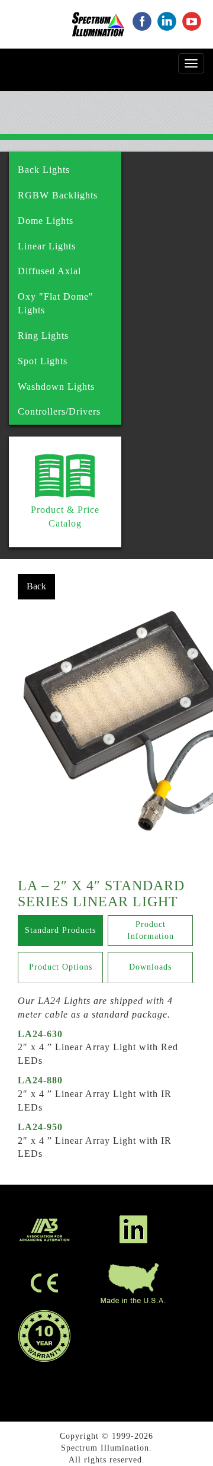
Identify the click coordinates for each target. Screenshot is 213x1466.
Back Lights (44, 170)
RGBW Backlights (58, 195)
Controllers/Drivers (59, 411)
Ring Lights (43, 336)
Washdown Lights (56, 386)
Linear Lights (47, 246)
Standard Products (60, 930)
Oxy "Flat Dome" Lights (55, 303)
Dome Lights (45, 221)
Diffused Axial (49, 271)
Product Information (150, 930)
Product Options (60, 967)
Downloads (150, 967)
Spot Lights (42, 361)
